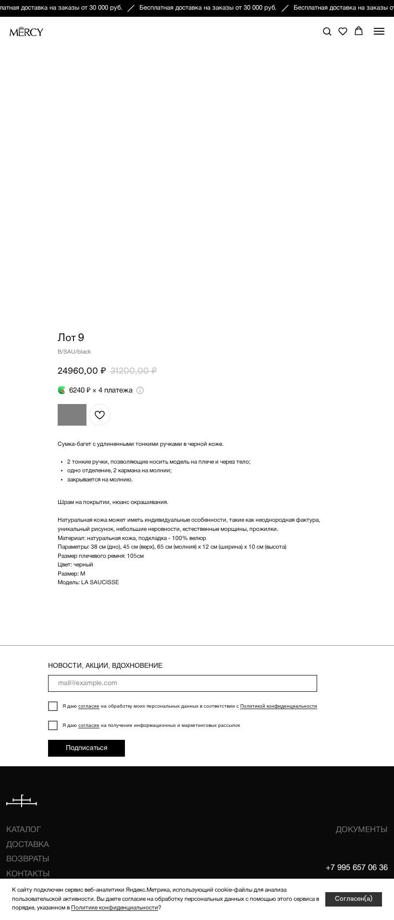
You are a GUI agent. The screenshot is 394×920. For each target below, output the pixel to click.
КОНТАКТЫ (28, 874)
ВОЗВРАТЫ (27, 859)
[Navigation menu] (379, 31)
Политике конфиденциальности (114, 907)
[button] (327, 31)
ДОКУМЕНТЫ (362, 830)
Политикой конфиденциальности (278, 706)
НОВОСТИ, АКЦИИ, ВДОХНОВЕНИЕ (105, 665)
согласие (88, 706)
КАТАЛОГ (23, 830)
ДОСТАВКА (27, 844)
